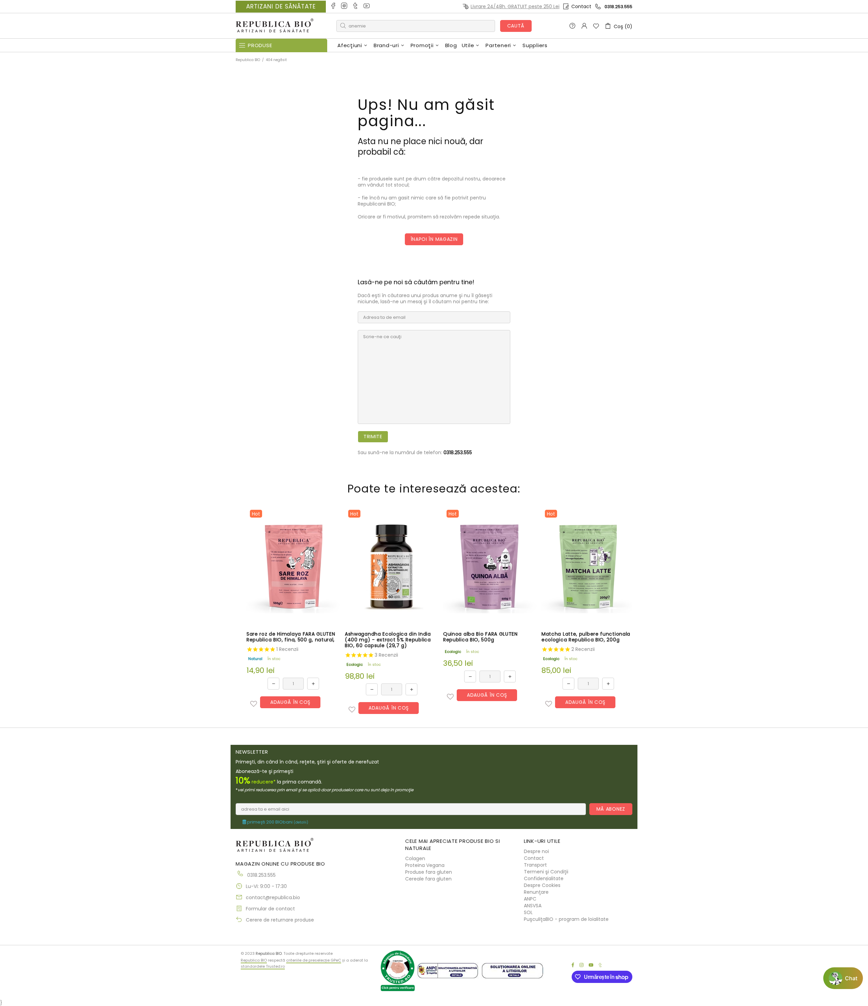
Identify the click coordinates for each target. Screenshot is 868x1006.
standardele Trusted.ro (263, 966)
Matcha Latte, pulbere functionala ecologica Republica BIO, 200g (585, 637)
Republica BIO (275, 26)
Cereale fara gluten (428, 879)
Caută (516, 25)
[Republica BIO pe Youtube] (367, 6)
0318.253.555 (618, 6)
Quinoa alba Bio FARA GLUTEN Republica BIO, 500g (480, 637)
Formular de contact (270, 909)
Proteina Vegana (425, 865)
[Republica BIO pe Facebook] (333, 6)
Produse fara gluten (428, 872)
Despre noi (536, 851)
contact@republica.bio (273, 897)
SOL (528, 912)
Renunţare (536, 892)
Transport (535, 865)
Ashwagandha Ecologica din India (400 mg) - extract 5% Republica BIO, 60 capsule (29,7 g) (388, 640)
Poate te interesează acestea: (434, 489)
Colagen (415, 858)
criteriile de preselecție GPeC (313, 960)
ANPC (530, 899)
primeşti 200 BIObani (277, 822)
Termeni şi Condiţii (546, 872)
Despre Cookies (542, 885)
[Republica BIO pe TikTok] (356, 6)
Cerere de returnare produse (280, 920)
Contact (581, 6)
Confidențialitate (544, 878)
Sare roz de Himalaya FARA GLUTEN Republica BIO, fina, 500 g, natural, (290, 637)
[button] (253, 704)
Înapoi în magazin (434, 239)
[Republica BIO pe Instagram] (345, 6)
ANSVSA (532, 906)
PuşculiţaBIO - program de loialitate (566, 919)
